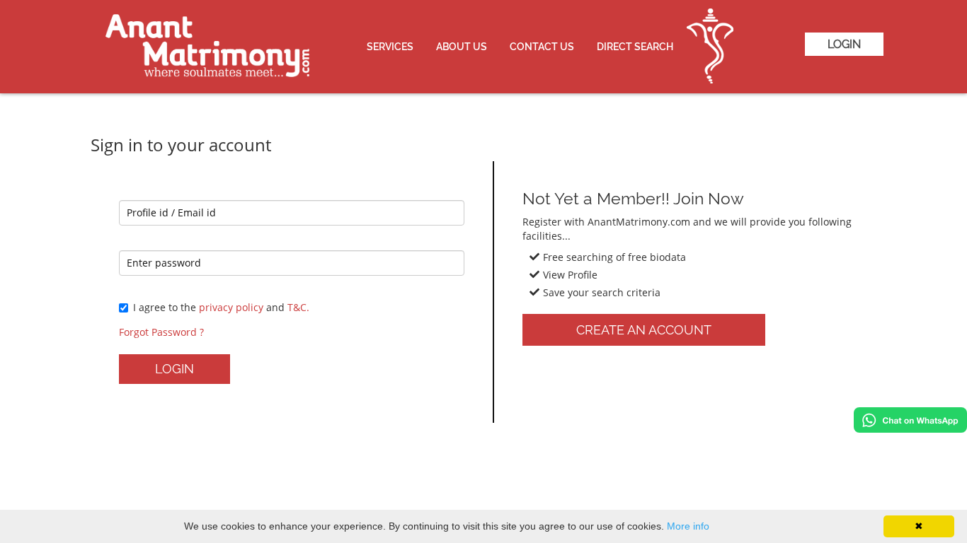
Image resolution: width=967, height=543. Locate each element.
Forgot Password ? (161, 332)
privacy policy (231, 307)
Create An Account (643, 329)
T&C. (298, 307)
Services (390, 46)
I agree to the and (221, 307)
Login (844, 44)
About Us (461, 46)
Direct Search (635, 46)
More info (688, 526)
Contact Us (542, 46)
